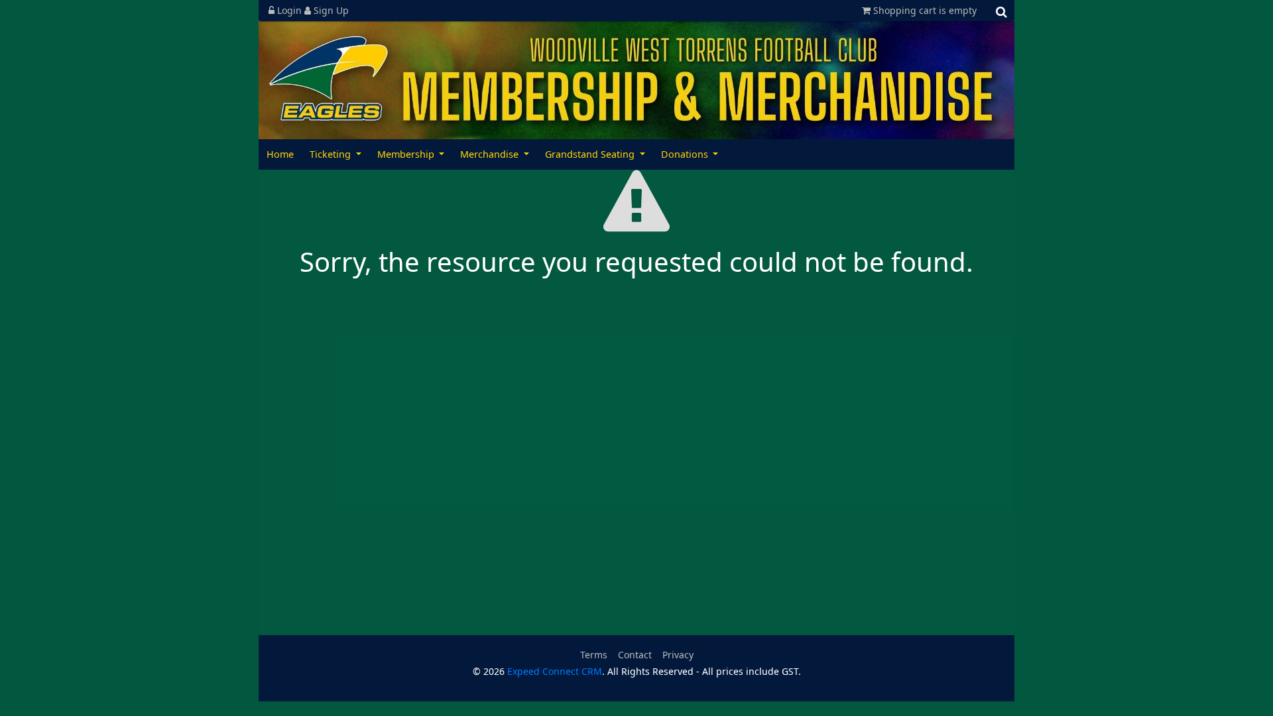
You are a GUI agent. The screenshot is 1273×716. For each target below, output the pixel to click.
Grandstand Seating (591, 154)
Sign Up (330, 10)
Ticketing (331, 154)
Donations (686, 154)
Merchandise (490, 154)
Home (280, 154)
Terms (593, 654)
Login (289, 10)
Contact (635, 654)
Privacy (678, 654)
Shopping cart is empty (924, 10)
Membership (407, 154)
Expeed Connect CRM (554, 671)
